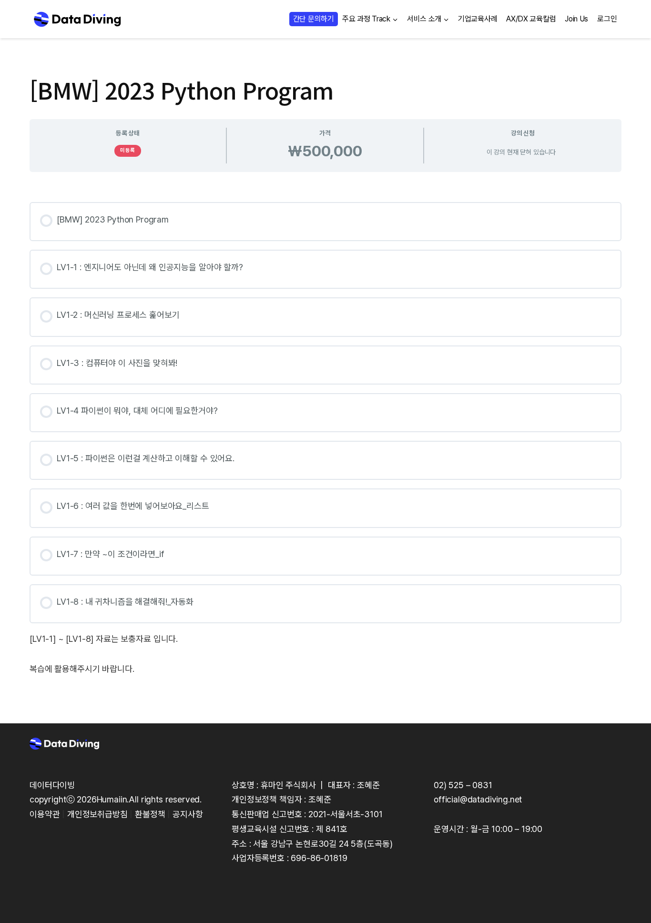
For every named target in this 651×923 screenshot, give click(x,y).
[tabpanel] (325, 433)
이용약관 (45, 814)
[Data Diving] (77, 19)
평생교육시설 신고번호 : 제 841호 (289, 829)
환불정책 (150, 814)
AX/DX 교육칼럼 (531, 18)
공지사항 (188, 814)
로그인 (607, 18)
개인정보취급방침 (97, 814)
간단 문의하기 (313, 18)
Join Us (576, 18)
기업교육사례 (477, 18)
